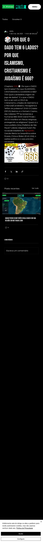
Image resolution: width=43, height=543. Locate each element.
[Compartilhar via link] (22, 171)
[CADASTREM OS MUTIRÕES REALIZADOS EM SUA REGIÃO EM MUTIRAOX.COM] (21, 203)
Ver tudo (35, 188)
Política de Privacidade (24, 528)
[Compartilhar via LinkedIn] (17, 171)
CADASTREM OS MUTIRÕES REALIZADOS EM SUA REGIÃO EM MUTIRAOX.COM (20, 219)
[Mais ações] (37, 32)
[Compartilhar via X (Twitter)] (11, 171)
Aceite (21, 534)
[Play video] (21, 153)
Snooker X (17, 19)
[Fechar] (40, 523)
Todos (5, 19)
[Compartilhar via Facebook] (5, 171)
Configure (20, 539)
